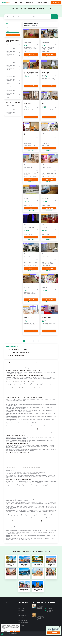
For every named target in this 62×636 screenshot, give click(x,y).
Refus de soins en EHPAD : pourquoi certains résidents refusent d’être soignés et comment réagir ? (40, 608)
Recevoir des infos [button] (31, 54)
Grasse (38, 577)
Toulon (24, 577)
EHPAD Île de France (21, 608)
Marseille (24, 565)
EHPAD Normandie (21, 610)
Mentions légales (45, 633)
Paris (11, 565)
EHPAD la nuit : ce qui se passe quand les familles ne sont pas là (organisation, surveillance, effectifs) (40, 616)
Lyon (24, 590)
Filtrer (13, 34)
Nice (51, 565)
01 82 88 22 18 (49, 608)
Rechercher (55, 16)
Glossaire (6, 606)
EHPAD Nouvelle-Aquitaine (22, 620)
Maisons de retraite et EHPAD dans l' (11, 108)
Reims (38, 590)
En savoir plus (30, 56)
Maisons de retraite (27, 11)
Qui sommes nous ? (7, 605)
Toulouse (38, 565)
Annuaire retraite (7, 633)
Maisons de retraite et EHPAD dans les (11, 113)
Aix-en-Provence (51, 577)
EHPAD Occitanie (21, 625)
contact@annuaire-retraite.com (50, 611)
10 (37, 341)
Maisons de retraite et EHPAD (13, 44)
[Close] (60, 627)
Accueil (22, 11)
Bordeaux (11, 577)
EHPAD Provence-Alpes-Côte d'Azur (23, 623)
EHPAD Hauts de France (22, 605)
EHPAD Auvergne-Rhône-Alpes (23, 618)
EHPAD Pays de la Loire (22, 615)
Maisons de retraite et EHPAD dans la (11, 110)
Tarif (6, 29)
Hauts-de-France (35, 11)
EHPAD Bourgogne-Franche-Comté (24, 613)
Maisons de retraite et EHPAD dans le (11, 105)
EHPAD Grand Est (21, 606)
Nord (40, 11)
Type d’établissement (9, 25)
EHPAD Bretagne (21, 617)
